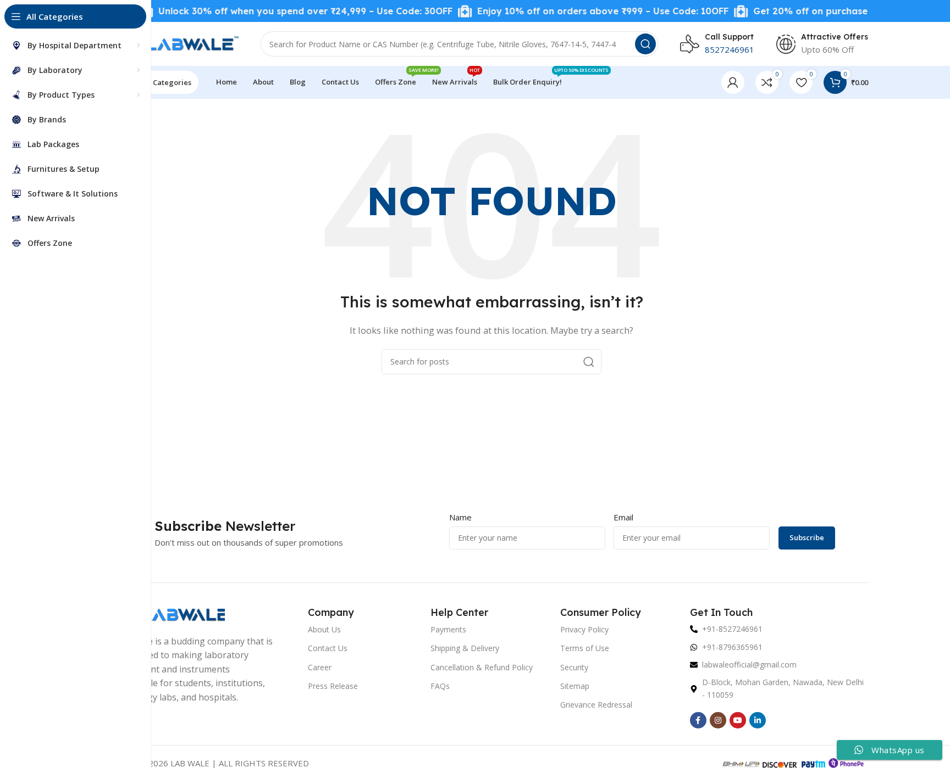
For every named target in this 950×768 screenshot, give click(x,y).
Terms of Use (584, 648)
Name (460, 517)
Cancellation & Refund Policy (481, 667)
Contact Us (327, 648)
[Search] (645, 43)
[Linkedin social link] (757, 720)
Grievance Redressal (596, 704)
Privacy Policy (584, 629)
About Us (324, 629)
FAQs (440, 686)
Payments (448, 629)
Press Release (333, 686)
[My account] (733, 82)
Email (623, 517)
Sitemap (574, 686)
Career (320, 667)
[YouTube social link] (738, 720)
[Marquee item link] (283, 11)
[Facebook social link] (698, 720)
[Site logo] (177, 42)
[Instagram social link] (718, 720)
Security (574, 667)
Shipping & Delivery (464, 648)
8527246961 (729, 49)
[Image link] (170, 613)
